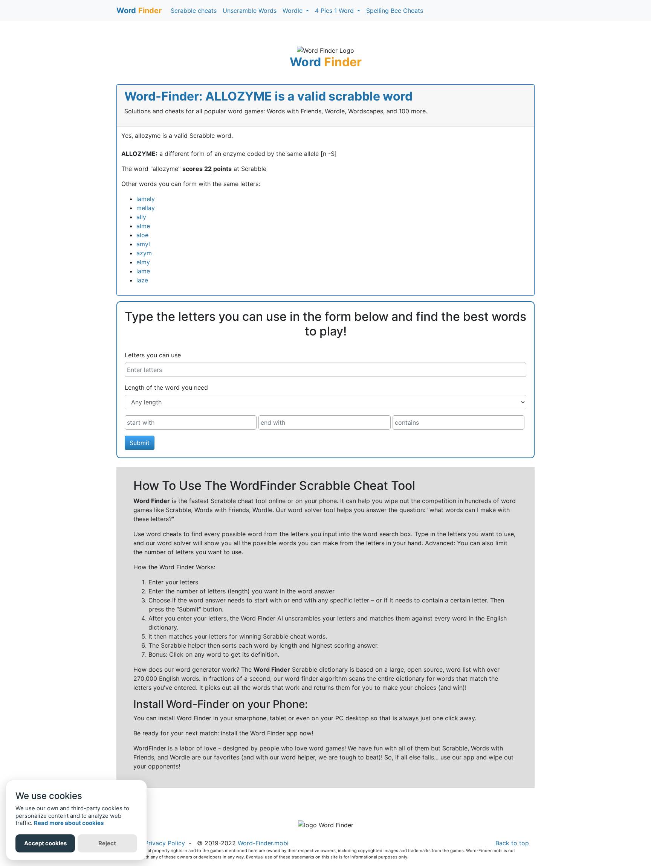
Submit (140, 443)
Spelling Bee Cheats (394, 10)
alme (143, 226)
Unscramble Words (250, 10)
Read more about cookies (69, 822)
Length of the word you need (166, 387)
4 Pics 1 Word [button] (335, 10)
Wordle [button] (293, 10)
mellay (145, 208)
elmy (143, 262)
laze (142, 280)
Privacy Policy (165, 843)
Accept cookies (45, 843)
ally (141, 217)
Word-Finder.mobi (263, 843)
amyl (143, 244)
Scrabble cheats (194, 10)
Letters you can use (153, 355)
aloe (142, 235)
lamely (145, 199)
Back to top (512, 843)
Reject (107, 843)
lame (143, 271)
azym (144, 253)
